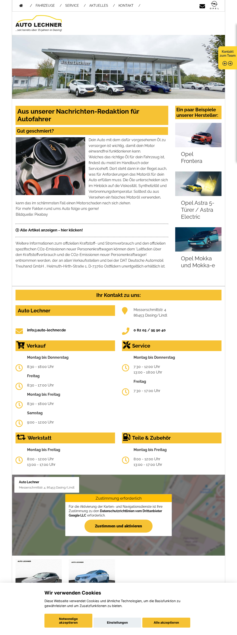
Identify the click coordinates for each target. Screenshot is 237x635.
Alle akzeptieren (166, 622)
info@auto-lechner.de (46, 330)
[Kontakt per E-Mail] (202, 5)
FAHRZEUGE (45, 5)
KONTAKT (126, 5)
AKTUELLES (98, 5)
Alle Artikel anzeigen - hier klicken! (51, 230)
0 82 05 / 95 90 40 (150, 330)
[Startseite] (214, 5)
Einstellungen (117, 622)
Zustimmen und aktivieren (118, 525)
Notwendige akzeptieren (68, 620)
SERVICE (72, 5)
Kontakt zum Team (228, 53)
